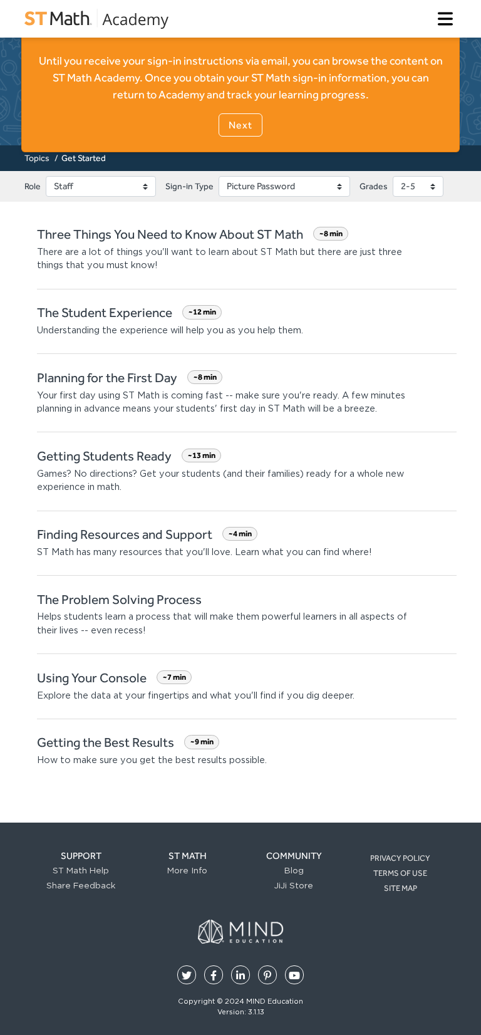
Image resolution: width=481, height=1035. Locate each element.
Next (240, 125)
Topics (41, 158)
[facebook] (213, 974)
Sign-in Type (189, 186)
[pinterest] (267, 974)
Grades (373, 186)
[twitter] (186, 974)
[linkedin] (240, 974)
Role (32, 186)
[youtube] (294, 974)
